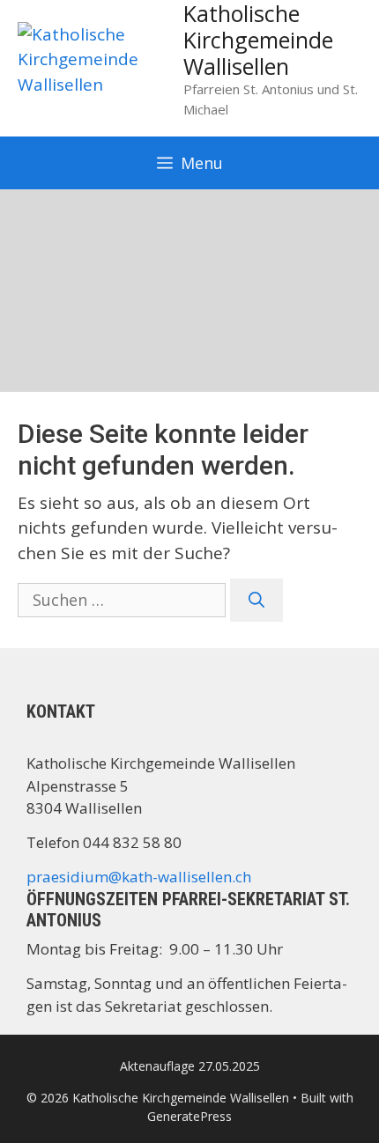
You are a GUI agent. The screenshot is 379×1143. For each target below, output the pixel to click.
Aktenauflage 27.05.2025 (190, 1066)
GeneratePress (189, 1116)
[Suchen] (256, 600)
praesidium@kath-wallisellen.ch (138, 876)
